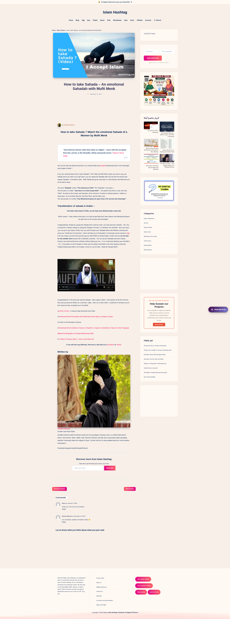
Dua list (146, 223)
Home (71, 20)
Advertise (99, 596)
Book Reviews (148, 249)
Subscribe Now (153, 58)
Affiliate (139, 20)
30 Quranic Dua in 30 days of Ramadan (155, 345)
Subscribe (109, 468)
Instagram (67, 448)
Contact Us (99, 591)
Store (132, 20)
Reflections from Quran (150, 236)
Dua (88, 20)
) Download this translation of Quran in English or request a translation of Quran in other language (93, 328)
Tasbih (95, 20)
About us (98, 582)
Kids (108, 20)
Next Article (130, 489)
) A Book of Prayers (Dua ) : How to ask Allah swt (76, 339)
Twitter (119, 345)
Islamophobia (147, 245)
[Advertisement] (159, 273)
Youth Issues (147, 241)
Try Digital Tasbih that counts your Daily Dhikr (115, 2)
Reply (64, 509)
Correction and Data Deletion (104, 600)
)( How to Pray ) (64, 311)
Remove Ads (159, 324)
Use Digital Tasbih (143, 579)
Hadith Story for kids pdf (150, 368)
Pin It (58, 125)
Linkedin (73, 448)
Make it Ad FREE (101, 605)
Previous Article (59, 489)
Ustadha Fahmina (69, 125)
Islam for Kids (154, 592)
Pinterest (85, 448)
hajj (128, 233)
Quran (102, 20)
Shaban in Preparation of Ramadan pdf (155, 363)
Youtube (79, 448)
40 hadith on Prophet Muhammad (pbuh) (155, 372)
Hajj (83, 20)
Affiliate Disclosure (101, 587)
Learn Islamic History (144, 585)
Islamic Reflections (149, 218)
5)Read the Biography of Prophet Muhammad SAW (76, 333)
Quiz (126, 20)
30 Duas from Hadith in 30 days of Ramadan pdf (157, 350)
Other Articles (61, 30)
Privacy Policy (100, 578)
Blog (77, 20)
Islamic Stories (148, 227)
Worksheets (117, 20)
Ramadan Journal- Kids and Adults (154, 359)
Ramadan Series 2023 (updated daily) (154, 354)
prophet (103, 165)
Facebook (110, 345)
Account (148, 20)
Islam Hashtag (112, 612)
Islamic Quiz (147, 232)
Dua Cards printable (149, 377)
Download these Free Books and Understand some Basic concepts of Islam (86, 316)
